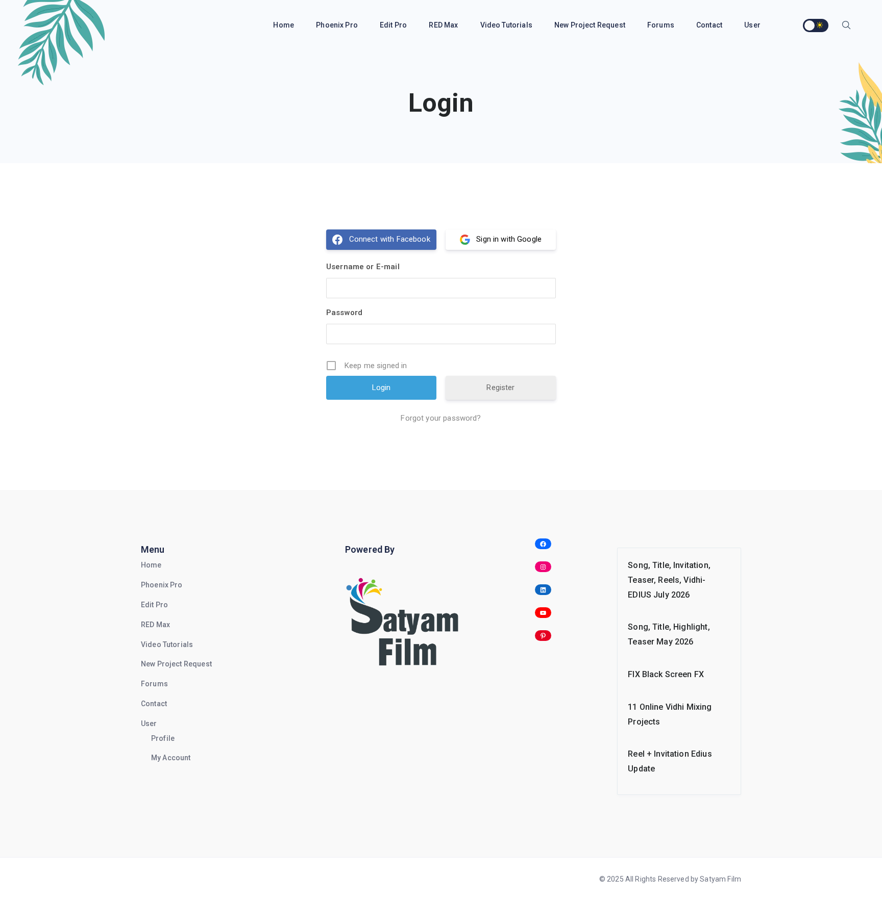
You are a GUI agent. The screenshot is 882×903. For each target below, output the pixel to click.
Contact (710, 25)
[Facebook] (543, 543)
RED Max (444, 25)
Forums (661, 25)
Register (500, 387)
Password (344, 312)
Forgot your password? (441, 418)
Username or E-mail (363, 266)
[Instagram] (543, 566)
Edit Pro (394, 25)
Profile (163, 738)
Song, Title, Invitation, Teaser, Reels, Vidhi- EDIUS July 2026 (669, 580)
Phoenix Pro (337, 25)
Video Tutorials (507, 25)
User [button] (753, 25)
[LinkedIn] (543, 589)
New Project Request (590, 25)
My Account (171, 758)
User (149, 723)
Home (284, 25)
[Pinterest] (543, 635)
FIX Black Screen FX (666, 674)
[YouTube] (543, 612)
